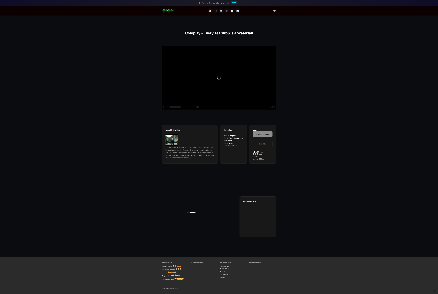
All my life (222, 272)
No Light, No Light (167, 269)
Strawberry (223, 277)
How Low (164, 273)
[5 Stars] (261, 154)
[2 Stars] (255, 154)
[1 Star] (254, 154)
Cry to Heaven (224, 274)
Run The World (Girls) (168, 279)
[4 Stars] (259, 154)
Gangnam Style (166, 276)
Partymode (221, 10)
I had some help (224, 266)
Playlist (215, 10)
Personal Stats (232, 10)
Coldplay (232, 135)
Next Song (258, 152)
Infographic (237, 10)
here (234, 3)
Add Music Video (226, 10)
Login (274, 10)
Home (210, 10)
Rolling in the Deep (167, 266)
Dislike (263, 144)
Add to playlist (263, 134)
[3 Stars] (257, 154)
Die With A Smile (224, 269)
